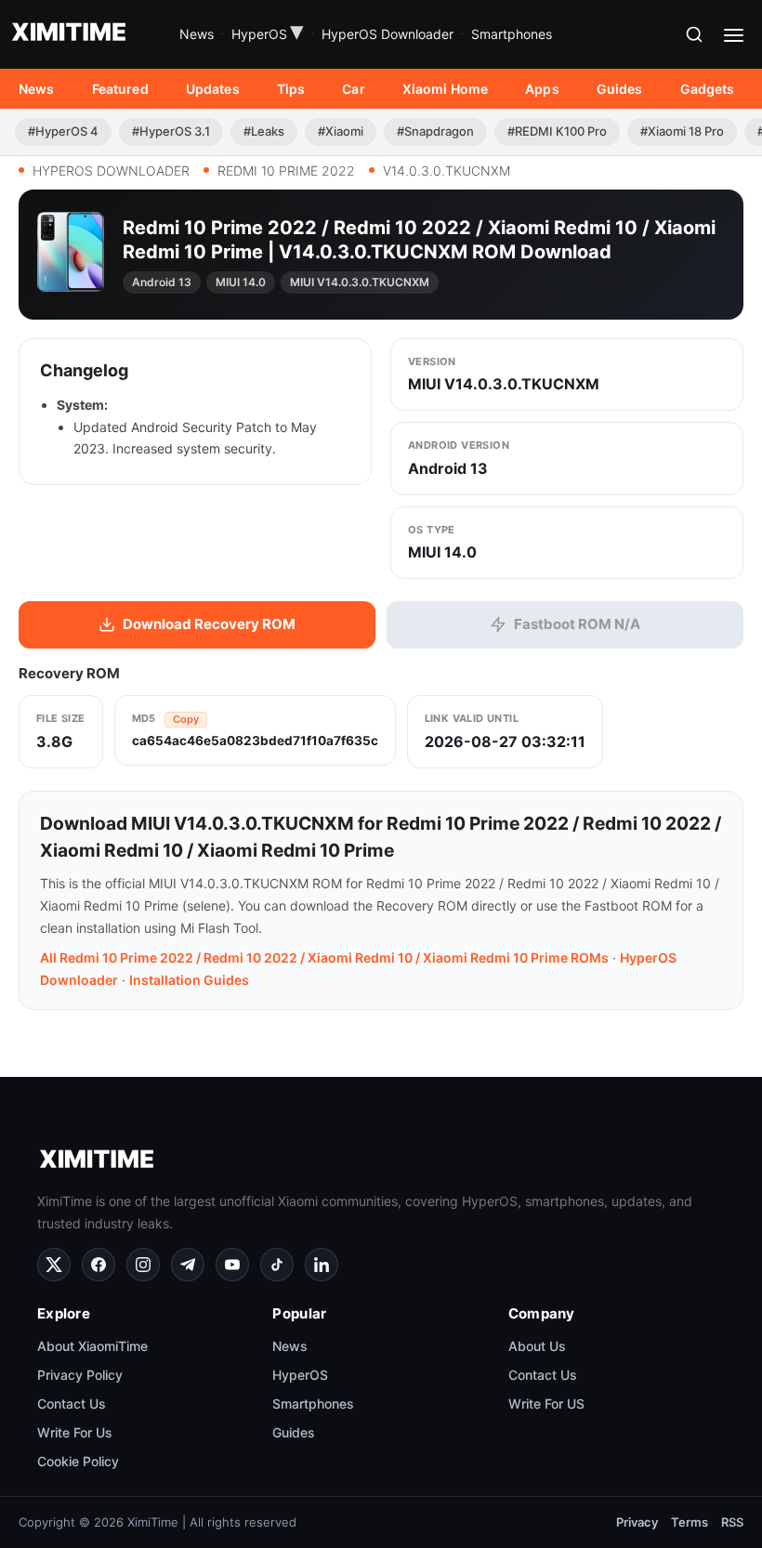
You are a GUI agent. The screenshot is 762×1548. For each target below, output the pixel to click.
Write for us (74, 1432)
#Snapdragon (435, 131)
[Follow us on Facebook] (98, 1264)
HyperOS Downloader (387, 34)
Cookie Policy (78, 1461)
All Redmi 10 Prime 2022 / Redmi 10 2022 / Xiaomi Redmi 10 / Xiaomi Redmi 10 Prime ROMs (324, 957)
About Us (537, 1346)
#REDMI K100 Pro (557, 131)
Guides (620, 89)
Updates (213, 89)
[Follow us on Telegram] (187, 1264)
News (196, 34)
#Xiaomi (340, 131)
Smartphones (511, 34)
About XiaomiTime (92, 1346)
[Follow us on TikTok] (277, 1264)
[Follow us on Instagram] (143, 1264)
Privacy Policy (80, 1375)
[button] (694, 34)
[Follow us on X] (54, 1264)
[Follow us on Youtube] (232, 1264)
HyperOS (267, 34)
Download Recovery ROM (209, 624)
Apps (542, 89)
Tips (291, 89)
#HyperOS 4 (63, 131)
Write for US (546, 1403)
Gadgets (707, 89)
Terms (689, 1522)
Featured (120, 89)
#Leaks (263, 131)
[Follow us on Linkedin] (321, 1264)
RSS (732, 1522)
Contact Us (71, 1403)
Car (353, 89)
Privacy (637, 1522)
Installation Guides (189, 980)
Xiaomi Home (445, 89)
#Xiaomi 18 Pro (682, 131)
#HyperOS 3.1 (171, 131)
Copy (186, 719)
